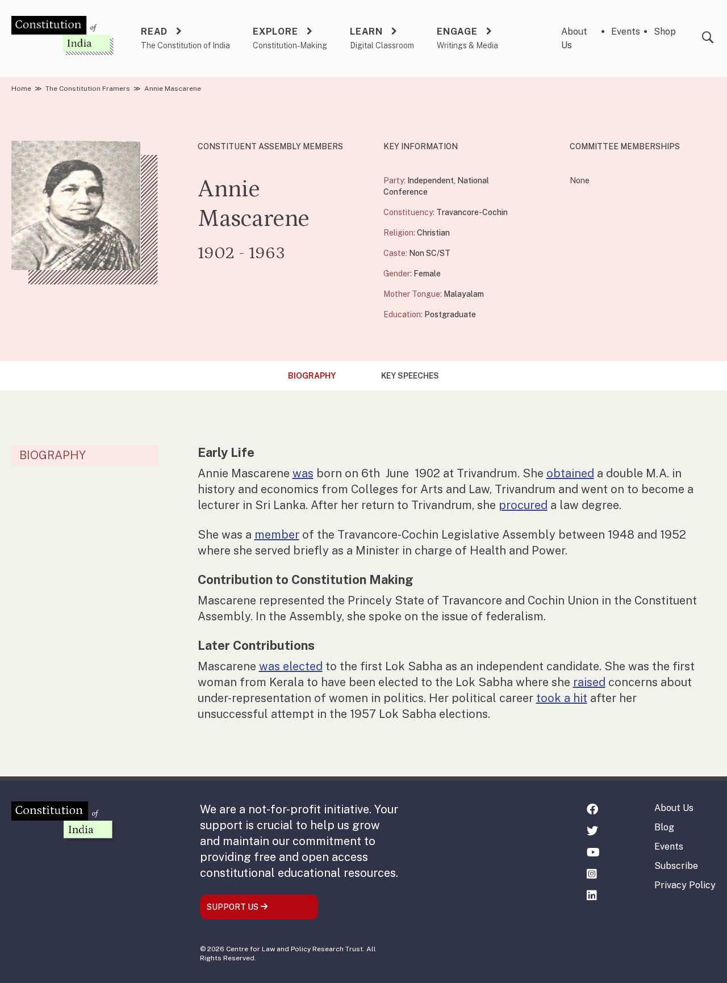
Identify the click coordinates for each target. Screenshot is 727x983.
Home (21, 89)
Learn (366, 31)
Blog (664, 827)
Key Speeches (410, 375)
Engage (457, 31)
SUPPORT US (233, 906)
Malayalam (464, 294)
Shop (665, 31)
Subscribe (676, 865)
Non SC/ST (429, 253)
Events (625, 31)
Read (154, 31)
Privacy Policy (685, 885)
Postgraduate (450, 314)
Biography (312, 375)
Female (427, 273)
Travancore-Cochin (472, 212)
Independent (430, 180)
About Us (673, 808)
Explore (275, 31)
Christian (433, 232)
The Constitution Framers (87, 89)
